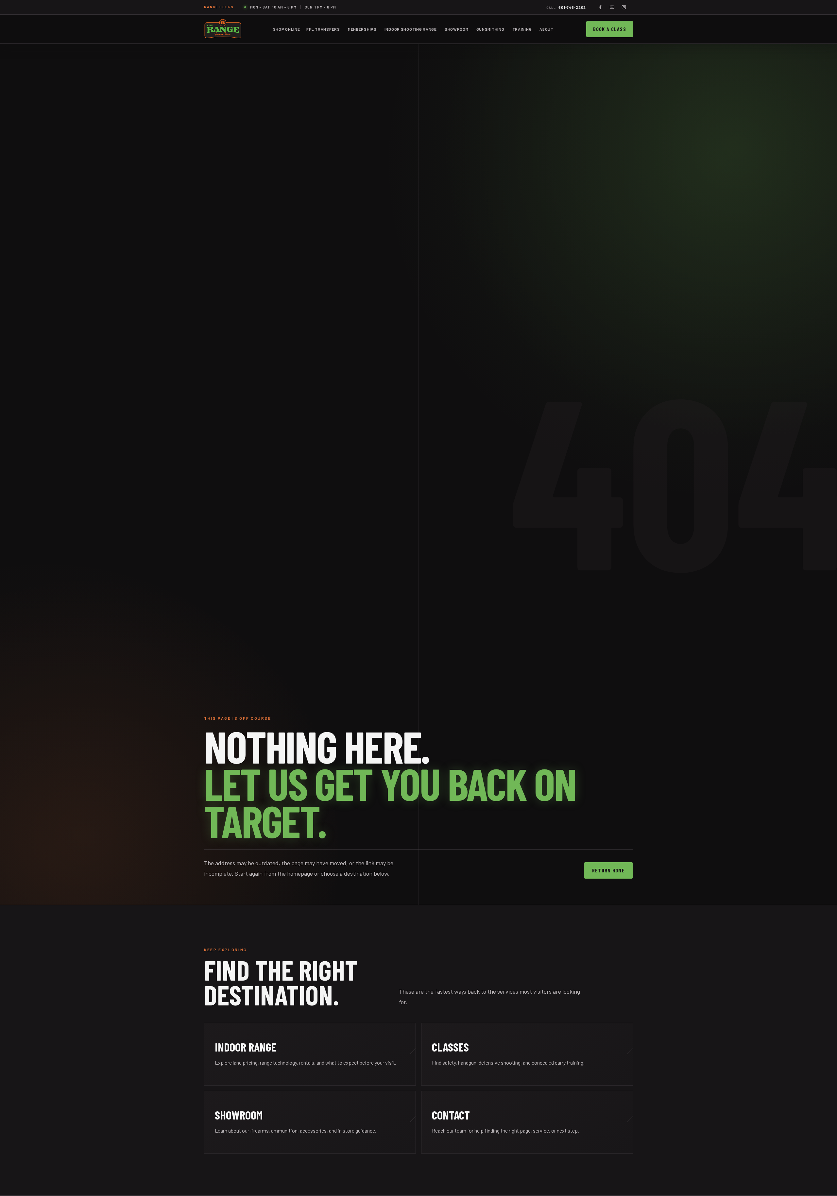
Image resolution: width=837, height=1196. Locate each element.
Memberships (362, 29)
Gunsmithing (490, 29)
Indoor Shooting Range (410, 29)
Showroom (457, 29)
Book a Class (609, 29)
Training (522, 29)
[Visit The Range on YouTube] (612, 7)
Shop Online (286, 29)
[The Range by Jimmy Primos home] (223, 29)
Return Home (608, 870)
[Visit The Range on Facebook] (600, 7)
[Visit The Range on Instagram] (624, 7)
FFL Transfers (323, 29)
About (546, 29)
